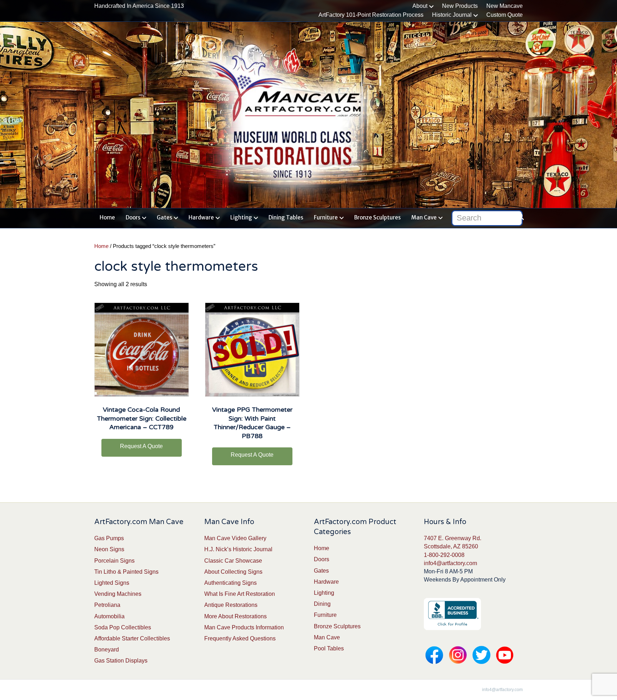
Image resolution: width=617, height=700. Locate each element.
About (419, 6)
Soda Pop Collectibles (122, 627)
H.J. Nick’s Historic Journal (238, 549)
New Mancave (504, 6)
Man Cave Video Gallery (235, 538)
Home (107, 217)
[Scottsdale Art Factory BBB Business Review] (452, 614)
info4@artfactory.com (450, 563)
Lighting (241, 217)
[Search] (518, 216)
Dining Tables (286, 217)
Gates (164, 217)
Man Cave (424, 217)
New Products (460, 6)
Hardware (201, 217)
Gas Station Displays (120, 661)
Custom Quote (504, 15)
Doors (133, 217)
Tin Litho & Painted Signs (126, 572)
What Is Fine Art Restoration (239, 594)
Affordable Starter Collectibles (132, 638)
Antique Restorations (230, 605)
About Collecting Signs (233, 572)
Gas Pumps (109, 538)
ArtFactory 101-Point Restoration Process (370, 15)
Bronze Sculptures (377, 217)
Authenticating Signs (230, 583)
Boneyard (106, 649)
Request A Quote (141, 446)
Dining (322, 604)
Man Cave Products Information (244, 627)
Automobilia (109, 616)
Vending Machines (117, 594)
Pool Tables (329, 648)
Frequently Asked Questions (240, 638)
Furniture (326, 217)
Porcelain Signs (114, 561)
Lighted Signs (111, 583)
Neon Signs (109, 549)
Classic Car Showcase (233, 561)
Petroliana (107, 605)
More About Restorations (235, 616)
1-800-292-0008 (444, 555)
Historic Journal (452, 15)
